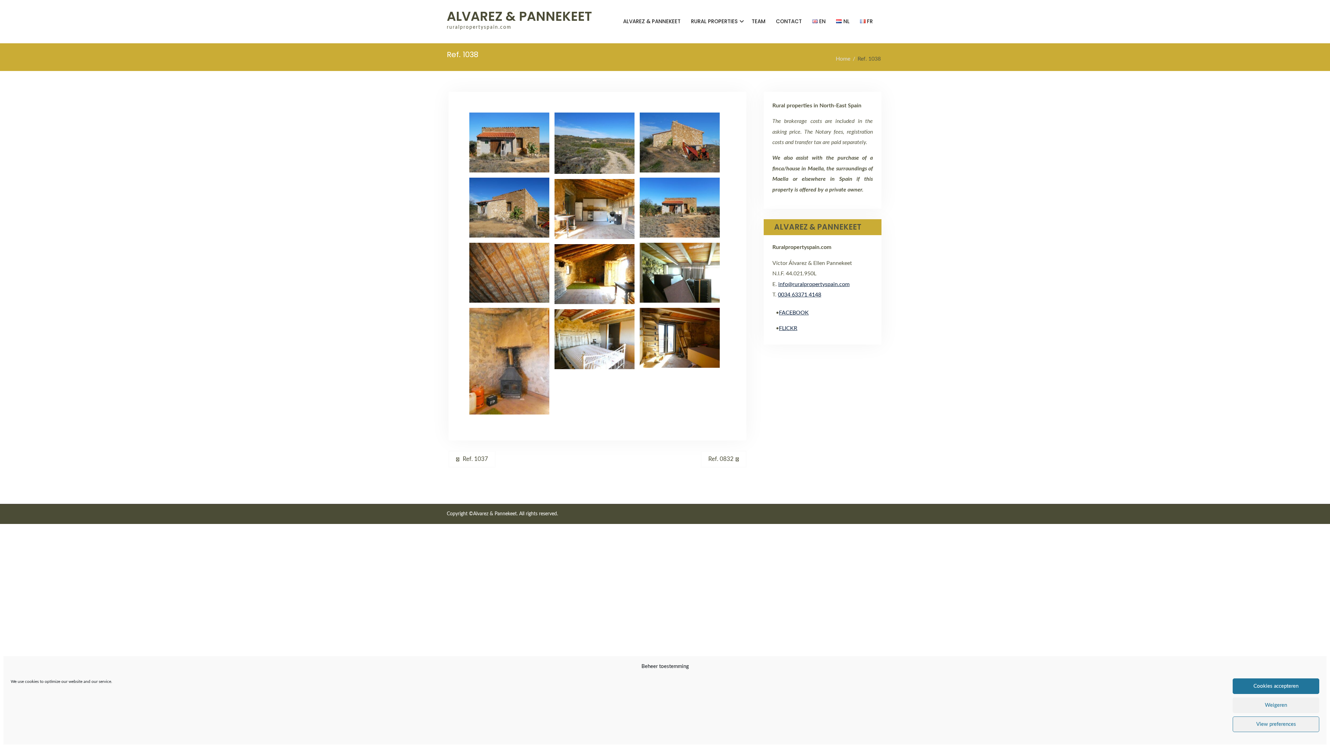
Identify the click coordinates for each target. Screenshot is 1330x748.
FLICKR (788, 328)
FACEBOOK (794, 312)
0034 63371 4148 (799, 294)
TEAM (758, 21)
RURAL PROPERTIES (714, 21)
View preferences (1276, 724)
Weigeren (1276, 705)
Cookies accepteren (1275, 686)
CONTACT (789, 21)
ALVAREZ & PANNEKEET (519, 16)
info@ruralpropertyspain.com (814, 284)
